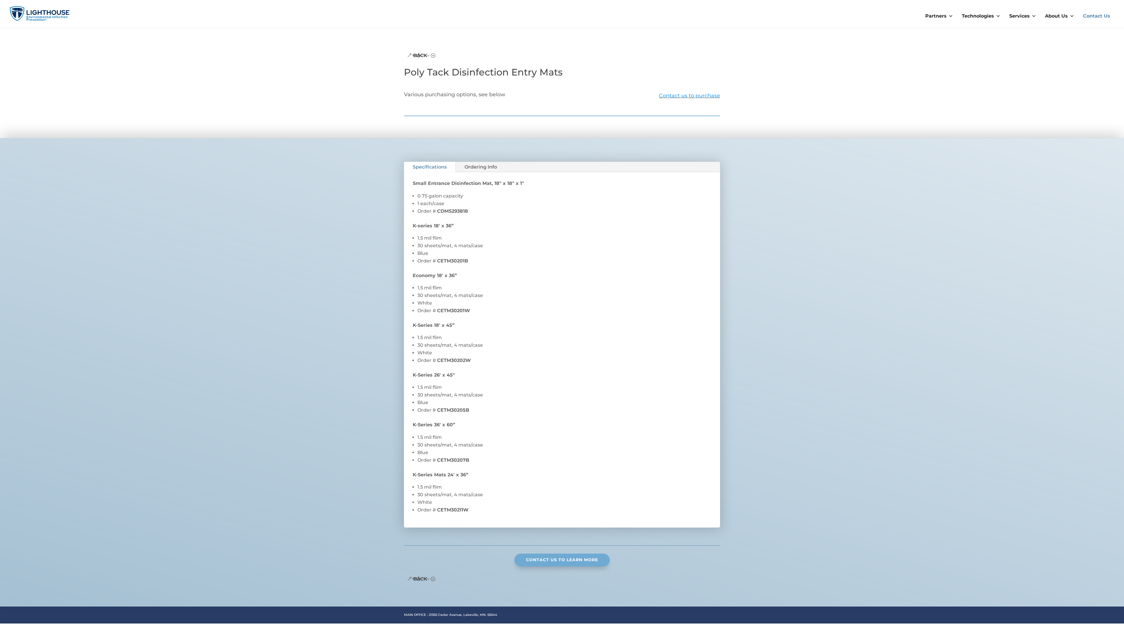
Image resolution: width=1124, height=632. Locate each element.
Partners (936, 16)
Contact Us (1096, 16)
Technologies (978, 16)
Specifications (430, 167)
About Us (1056, 16)
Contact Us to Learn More (562, 559)
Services (1019, 16)
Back (420, 55)
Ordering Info (481, 167)
